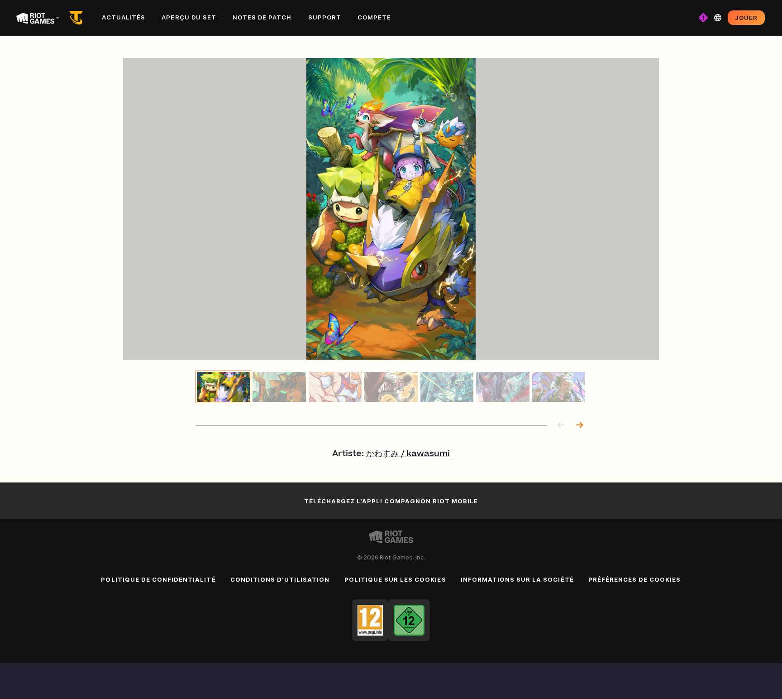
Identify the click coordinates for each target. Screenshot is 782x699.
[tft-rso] (77, 17)
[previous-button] (561, 426)
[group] (391, 387)
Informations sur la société (517, 579)
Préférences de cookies (634, 579)
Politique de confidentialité (158, 579)
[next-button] (579, 426)
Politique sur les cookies (395, 579)
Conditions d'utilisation (280, 579)
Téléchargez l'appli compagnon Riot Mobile (391, 501)
